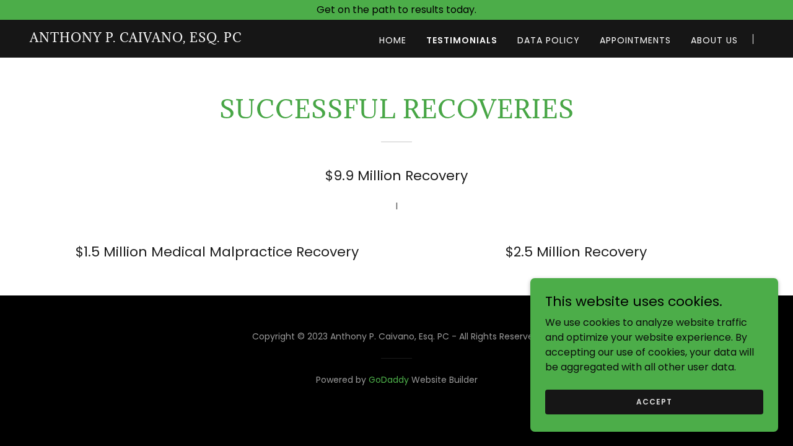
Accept (654, 401)
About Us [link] (714, 40)
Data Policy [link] (548, 40)
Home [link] (392, 40)
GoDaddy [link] (389, 380)
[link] (136, 39)
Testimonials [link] (461, 40)
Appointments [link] (635, 40)
